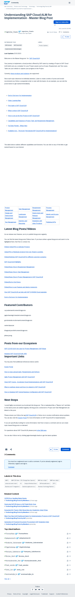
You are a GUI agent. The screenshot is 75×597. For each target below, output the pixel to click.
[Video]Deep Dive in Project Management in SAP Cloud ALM (23, 277)
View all (6, 579)
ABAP (6, 480)
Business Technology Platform (46, 486)
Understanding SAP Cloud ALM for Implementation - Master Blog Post (28, 16)
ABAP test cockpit (42, 480)
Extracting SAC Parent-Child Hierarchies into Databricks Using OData (26, 510)
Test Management (10, 222)
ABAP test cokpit (54, 480)
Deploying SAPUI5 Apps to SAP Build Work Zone (20, 504)
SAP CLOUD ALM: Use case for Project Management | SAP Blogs (25, 348)
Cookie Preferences (62, 594)
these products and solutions (20, 73)
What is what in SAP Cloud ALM (18, 110)
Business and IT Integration (12, 486)
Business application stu (28, 486)
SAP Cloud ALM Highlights (12, 262)
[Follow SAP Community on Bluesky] (36, 589)
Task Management (24, 209)
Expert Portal (8, 367)
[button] (62, 36)
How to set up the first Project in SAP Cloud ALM (23, 116)
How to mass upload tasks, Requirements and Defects (22, 372)
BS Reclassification (44, 483)
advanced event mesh (11, 483)
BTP (54, 483)
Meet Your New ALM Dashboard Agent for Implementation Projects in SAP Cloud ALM (31, 516)
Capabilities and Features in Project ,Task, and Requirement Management (31, 121)
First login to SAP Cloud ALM (17, 105)
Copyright (25, 594)
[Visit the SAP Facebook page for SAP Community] (32, 589)
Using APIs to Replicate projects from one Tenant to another (23, 252)
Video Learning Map (14, 100)
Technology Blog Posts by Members (17, 500)
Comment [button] (65, 449)
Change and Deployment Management (9, 215)
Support (51, 594)
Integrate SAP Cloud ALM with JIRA (15, 354)
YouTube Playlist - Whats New (17, 126)
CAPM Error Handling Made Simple (15, 498)
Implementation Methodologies (13, 49)
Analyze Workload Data (30, 483)
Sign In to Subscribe (62, 22)
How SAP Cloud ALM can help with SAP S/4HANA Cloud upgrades (25, 292)
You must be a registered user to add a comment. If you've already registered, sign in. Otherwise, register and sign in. (35, 462)
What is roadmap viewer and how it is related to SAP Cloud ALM (24, 387)
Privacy (9, 594)
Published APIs (51, 222)
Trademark (44, 594)
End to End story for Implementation (20, 95)
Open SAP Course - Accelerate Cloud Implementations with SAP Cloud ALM (28, 382)
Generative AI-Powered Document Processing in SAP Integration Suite (26, 522)
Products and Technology (20, 6)
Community (15, 2)
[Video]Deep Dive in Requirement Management (19, 267)
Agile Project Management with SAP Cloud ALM (19, 377)
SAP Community (8, 6)
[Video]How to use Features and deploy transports (20, 287)
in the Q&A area (41, 430)
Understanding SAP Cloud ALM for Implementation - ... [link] (19, 8)
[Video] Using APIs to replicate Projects (17, 247)
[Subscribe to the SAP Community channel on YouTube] (39, 589)
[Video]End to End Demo (12, 282)
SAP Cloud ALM (17, 45)
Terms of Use (17, 594)
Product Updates (43, 45)
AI (20, 483)
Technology (32, 6)
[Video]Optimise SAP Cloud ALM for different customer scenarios (25, 257)
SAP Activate (8, 45)
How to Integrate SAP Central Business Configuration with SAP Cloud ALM (27, 392)
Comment (11, 467)
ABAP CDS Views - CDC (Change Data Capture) (22, 480)
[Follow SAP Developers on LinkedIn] (42, 589)
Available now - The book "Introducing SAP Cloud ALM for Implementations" (32, 131)
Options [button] (55, 25)
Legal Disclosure (35, 594)
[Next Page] (39, 489)
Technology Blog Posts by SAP (43, 6)
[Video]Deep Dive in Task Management (16, 272)
